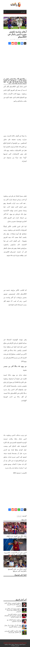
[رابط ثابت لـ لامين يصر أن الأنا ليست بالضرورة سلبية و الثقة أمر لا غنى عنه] (15, 550)
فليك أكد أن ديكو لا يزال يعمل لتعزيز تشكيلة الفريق (12, 626)
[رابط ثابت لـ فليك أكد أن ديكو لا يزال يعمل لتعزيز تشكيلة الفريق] (24, 629)
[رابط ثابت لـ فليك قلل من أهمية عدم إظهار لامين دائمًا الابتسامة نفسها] (15, 534)
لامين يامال (19, 516)
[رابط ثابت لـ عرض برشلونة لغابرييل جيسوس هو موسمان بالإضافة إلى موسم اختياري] (24, 617)
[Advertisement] (15, 61)
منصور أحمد (18, 39)
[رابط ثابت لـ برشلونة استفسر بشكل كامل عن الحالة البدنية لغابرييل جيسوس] (24, 606)
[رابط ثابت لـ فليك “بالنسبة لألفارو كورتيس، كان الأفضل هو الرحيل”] (24, 634)
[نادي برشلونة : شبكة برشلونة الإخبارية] (15, 6)
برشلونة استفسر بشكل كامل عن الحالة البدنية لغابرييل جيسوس (12, 604)
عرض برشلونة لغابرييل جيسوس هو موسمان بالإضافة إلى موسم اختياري (12, 616)
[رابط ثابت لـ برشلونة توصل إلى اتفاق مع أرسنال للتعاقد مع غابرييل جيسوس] (24, 612)
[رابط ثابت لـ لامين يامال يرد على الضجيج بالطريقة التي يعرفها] (15, 567)
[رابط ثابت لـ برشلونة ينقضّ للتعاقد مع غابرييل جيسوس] (24, 623)
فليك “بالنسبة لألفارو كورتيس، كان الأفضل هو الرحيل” (12, 631)
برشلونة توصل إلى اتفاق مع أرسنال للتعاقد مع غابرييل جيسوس (13, 610)
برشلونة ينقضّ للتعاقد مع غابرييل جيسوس (14, 620)
